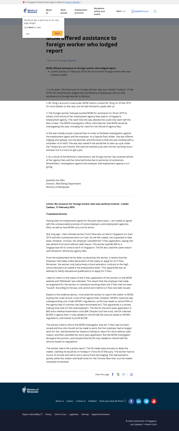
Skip (28, 34)
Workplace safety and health (99, 11)
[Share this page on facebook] (112, 374)
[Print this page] (131, 374)
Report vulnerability (31, 414)
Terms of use (60, 414)
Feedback (92, 401)
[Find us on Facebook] (131, 401)
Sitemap (85, 414)
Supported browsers (100, 414)
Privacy (48, 414)
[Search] (155, 11)
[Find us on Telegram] (146, 401)
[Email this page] (124, 374)
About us (49, 11)
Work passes (64, 11)
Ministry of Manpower (32, 392)
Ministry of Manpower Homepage (34, 11)
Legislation (74, 414)
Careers (69, 401)
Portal (141, 11)
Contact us (81, 401)
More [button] (119, 11)
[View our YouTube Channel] (154, 401)
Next (57, 33)
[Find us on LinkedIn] (139, 401)
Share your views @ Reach (111, 401)
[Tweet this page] (118, 375)
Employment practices (81, 11)
